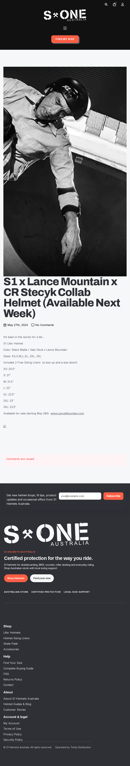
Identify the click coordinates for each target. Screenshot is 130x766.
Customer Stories (14, 709)
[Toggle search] (106, 4)
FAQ (6, 674)
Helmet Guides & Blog (17, 704)
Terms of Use (12, 728)
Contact (8, 685)
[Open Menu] (65, 28)
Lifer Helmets (11, 632)
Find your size (42, 578)
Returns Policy (12, 679)
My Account (11, 723)
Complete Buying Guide (18, 668)
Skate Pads (10, 643)
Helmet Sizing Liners (16, 638)
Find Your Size (12, 662)
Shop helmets (16, 578)
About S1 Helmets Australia (21, 698)
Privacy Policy (12, 734)
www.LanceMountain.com (67, 413)
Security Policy (13, 739)
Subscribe (113, 496)
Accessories (11, 649)
